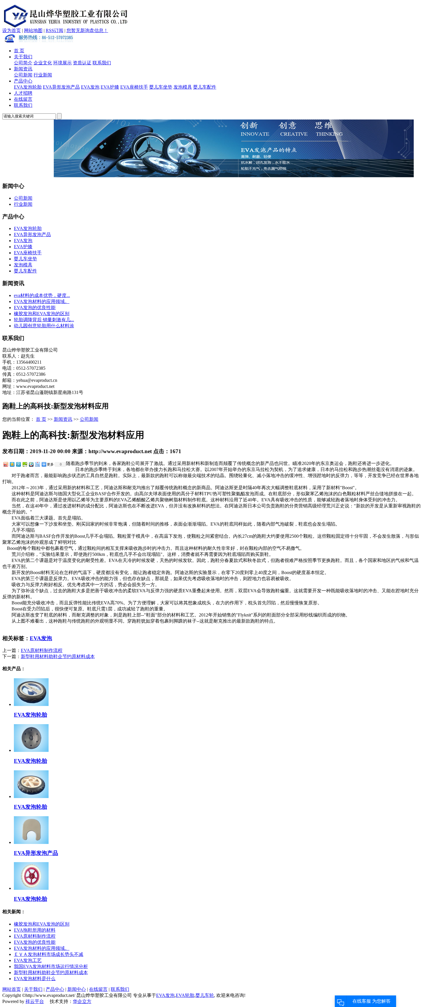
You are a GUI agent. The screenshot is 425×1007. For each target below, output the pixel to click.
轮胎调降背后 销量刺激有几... (44, 319)
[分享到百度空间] (24, 464)
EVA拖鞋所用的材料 (35, 930)
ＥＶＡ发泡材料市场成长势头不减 (48, 954)
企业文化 (43, 62)
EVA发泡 (90, 87)
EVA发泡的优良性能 (35, 307)
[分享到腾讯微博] (18, 464)
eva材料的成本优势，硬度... (42, 295)
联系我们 (102, 62)
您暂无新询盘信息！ (87, 30)
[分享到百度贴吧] (37, 464)
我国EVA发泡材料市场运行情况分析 (51, 966)
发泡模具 (182, 87)
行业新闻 (43, 74)
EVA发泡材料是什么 (35, 978)
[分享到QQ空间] (12, 464)
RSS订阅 (54, 30)
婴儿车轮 (204, 995)
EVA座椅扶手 (134, 87)
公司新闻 (23, 74)
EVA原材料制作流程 (41, 650)
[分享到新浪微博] (5, 464)
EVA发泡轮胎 (28, 87)
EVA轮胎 (185, 995)
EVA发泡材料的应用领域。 (41, 301)
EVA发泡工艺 (28, 960)
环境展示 (62, 62)
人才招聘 (23, 93)
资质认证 (82, 62)
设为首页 (11, 30)
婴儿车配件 (204, 87)
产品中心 (23, 81)
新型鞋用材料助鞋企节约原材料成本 (58, 656)
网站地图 (33, 30)
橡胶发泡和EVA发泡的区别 (41, 313)
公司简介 (23, 62)
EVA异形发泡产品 (61, 87)
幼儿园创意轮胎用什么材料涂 (44, 325)
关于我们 (23, 56)
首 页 (19, 50)
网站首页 (11, 989)
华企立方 (82, 1001)
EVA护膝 (110, 87)
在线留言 (23, 99)
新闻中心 (76, 989)
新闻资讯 (23, 68)
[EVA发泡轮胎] (31, 704)
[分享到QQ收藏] (31, 464)
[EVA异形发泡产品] (31, 842)
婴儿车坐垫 (160, 87)
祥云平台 (34, 1001)
